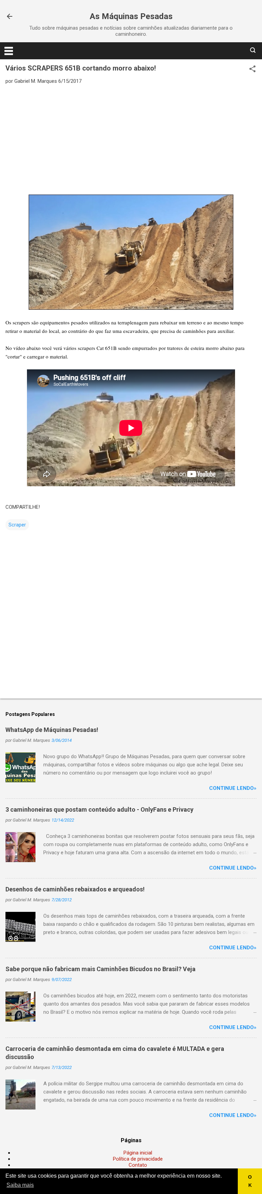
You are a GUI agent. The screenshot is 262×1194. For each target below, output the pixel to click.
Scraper (17, 525)
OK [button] (250, 1181)
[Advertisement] (131, 139)
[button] (252, 69)
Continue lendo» (233, 788)
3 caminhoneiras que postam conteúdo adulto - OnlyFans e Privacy (99, 809)
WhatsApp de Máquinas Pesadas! (51, 729)
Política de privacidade (138, 1159)
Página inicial (137, 1153)
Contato (138, 1165)
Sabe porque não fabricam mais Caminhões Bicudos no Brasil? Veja (100, 969)
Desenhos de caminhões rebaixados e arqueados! (75, 889)
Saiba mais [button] (20, 1185)
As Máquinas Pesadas (131, 16)
